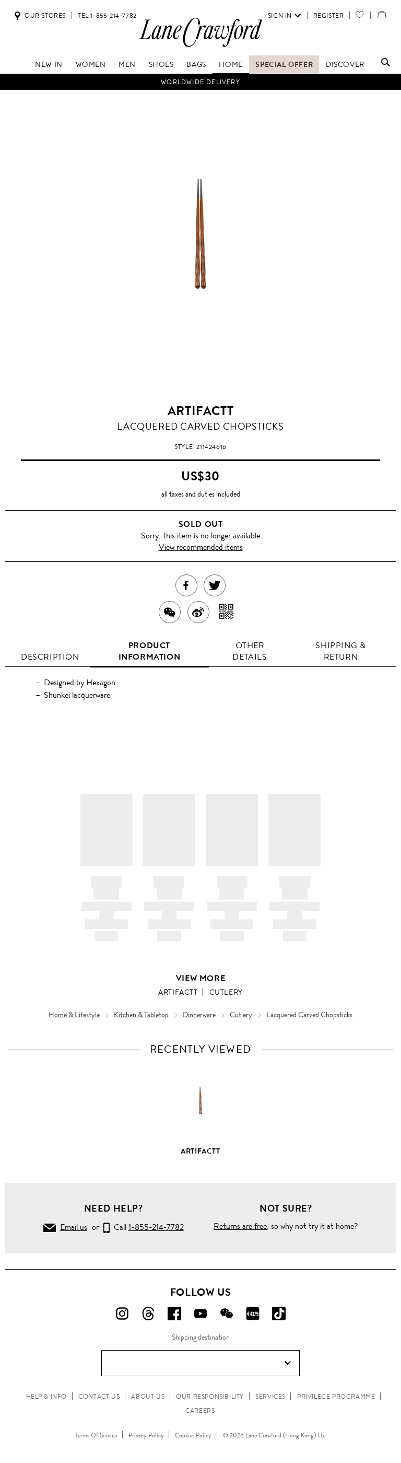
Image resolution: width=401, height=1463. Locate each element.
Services (270, 1396)
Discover (345, 64)
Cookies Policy (193, 1435)
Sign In (280, 15)
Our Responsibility (210, 1396)
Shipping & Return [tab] (340, 651)
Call (147, 1227)
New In (49, 64)
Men (127, 64)
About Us (147, 1396)
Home (230, 64)
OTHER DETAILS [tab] (249, 651)
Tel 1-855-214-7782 (107, 15)
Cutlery (226, 992)
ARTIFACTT (200, 411)
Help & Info (46, 1396)
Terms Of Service (96, 1435)
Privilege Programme (336, 1396)
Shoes (161, 64)
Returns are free (240, 1226)
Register (328, 15)
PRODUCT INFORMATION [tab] (150, 651)
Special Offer (284, 64)
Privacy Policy (146, 1435)
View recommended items (201, 547)
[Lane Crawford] (200, 46)
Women (91, 64)
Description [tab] (50, 657)
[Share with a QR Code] (226, 612)
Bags (196, 64)
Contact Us (99, 1396)
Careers (200, 1410)
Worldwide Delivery (200, 82)
